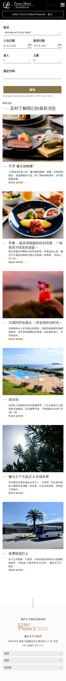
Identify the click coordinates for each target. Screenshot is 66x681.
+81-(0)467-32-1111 (33, 645)
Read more (16, 182)
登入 (50, 14)
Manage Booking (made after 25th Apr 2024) (27, 95)
